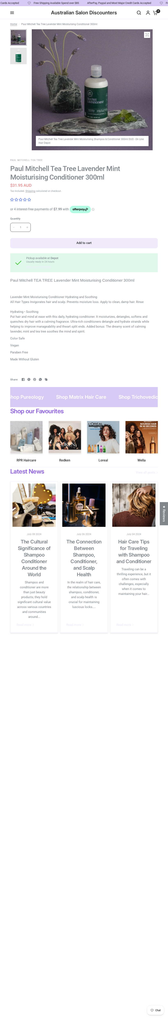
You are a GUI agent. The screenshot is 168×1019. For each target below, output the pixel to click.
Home (13, 24)
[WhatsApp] (40, 379)
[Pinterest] (34, 379)
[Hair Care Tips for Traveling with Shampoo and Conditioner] (134, 505)
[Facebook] (23, 379)
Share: (14, 379)
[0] (154, 12)
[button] (82, 981)
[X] (28, 379)
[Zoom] (147, 35)
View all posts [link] (145, 472)
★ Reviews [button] (164, 513)
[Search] (139, 12)
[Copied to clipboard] (46, 379)
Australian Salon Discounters (84, 12)
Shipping (30, 191)
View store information (38, 267)
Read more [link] (24, 624)
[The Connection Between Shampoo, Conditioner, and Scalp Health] (84, 505)
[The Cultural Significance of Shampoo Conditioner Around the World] (34, 505)
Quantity (15, 218)
